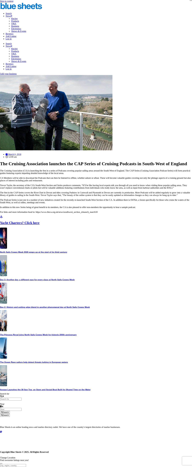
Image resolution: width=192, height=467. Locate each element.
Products (15, 21)
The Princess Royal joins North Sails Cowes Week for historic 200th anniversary (38, 335)
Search (9, 13)
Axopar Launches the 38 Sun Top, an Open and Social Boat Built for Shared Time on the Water (45, 389)
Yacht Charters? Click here (19, 223)
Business (15, 26)
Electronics (16, 28)
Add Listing (11, 36)
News (8, 16)
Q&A (13, 23)
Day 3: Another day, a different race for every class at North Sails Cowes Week (37, 280)
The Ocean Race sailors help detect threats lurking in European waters (34, 362)
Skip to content (6, 1)
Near (2, 404)
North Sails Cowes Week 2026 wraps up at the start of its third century (33, 252)
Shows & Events (18, 31)
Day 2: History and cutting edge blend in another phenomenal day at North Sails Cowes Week (45, 307)
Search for (4, 394)
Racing (14, 18)
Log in (9, 39)
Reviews (9, 34)
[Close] (191, 0)
